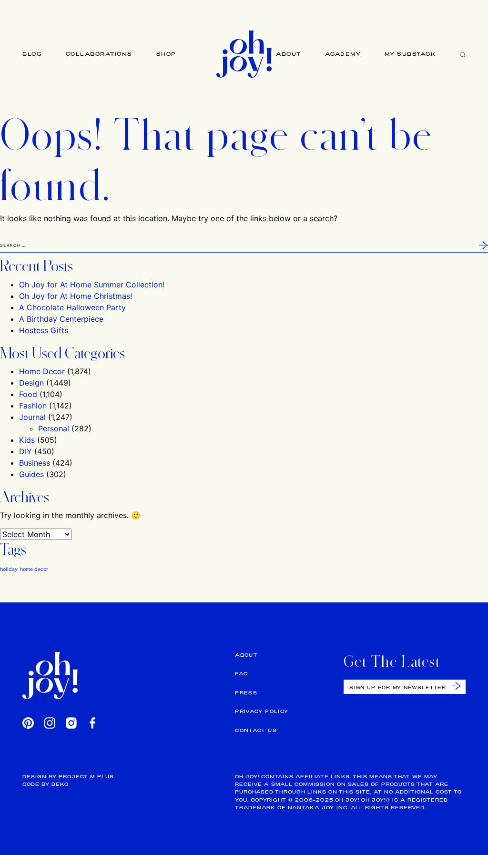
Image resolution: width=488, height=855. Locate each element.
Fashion (33, 405)
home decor (34, 569)
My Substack (411, 54)
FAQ (241, 673)
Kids (27, 440)
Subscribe (456, 686)
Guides (31, 474)
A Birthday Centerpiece (61, 319)
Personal (53, 428)
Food (28, 394)
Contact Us (256, 730)
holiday (9, 569)
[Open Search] (463, 54)
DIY (25, 451)
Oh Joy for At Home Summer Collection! (91, 284)
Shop (166, 54)
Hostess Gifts (43, 330)
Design (31, 382)
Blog (32, 54)
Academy (343, 54)
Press (246, 692)
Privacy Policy (261, 711)
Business (34, 463)
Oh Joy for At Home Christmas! (75, 296)
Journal (32, 417)
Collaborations (99, 54)
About (288, 54)
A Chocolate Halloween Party (72, 307)
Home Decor (42, 371)
